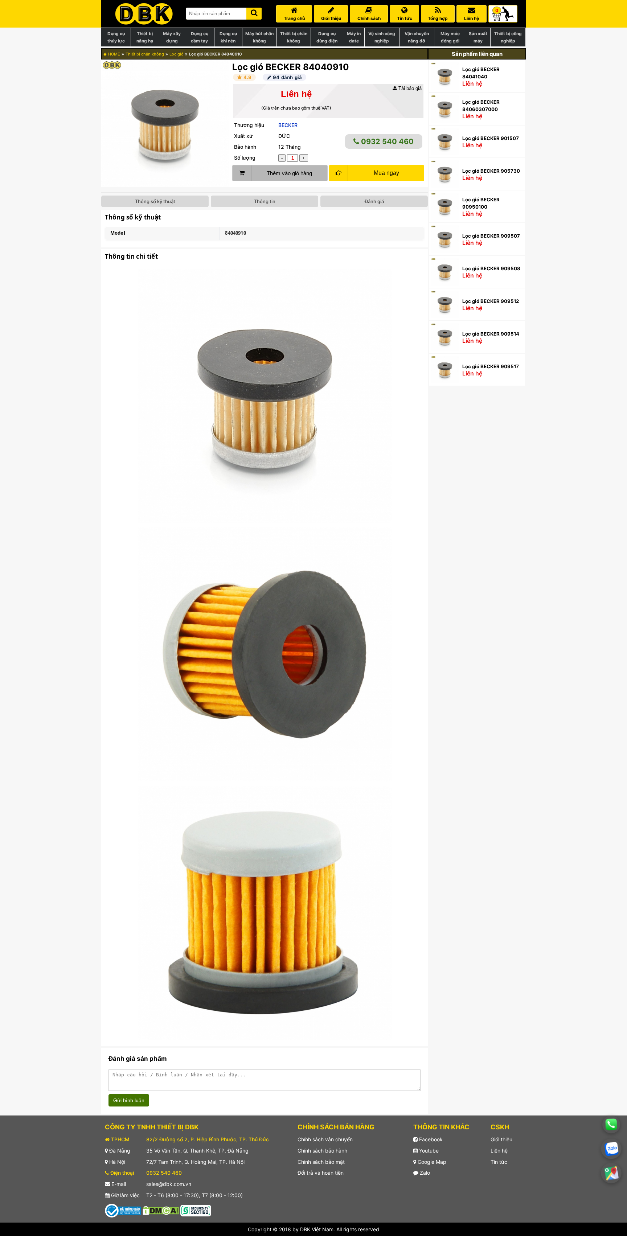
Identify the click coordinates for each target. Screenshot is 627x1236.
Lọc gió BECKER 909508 (491, 268)
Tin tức (499, 1162)
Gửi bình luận (128, 1100)
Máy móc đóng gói (450, 37)
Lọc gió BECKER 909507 (491, 236)
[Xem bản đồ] (611, 1173)
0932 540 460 (386, 141)
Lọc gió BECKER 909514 (490, 334)
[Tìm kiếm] (254, 12)
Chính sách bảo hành (322, 1150)
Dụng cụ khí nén (228, 37)
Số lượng (244, 158)
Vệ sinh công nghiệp (381, 37)
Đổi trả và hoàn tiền (321, 1173)
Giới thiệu (501, 1139)
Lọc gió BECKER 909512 (490, 301)
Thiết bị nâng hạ (144, 37)
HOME (113, 54)
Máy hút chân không (259, 37)
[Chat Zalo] (611, 1148)
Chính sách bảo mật (321, 1162)
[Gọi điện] (611, 1124)
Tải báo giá (409, 88)
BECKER (288, 125)
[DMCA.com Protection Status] (161, 1210)
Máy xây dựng (172, 37)
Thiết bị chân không (293, 37)
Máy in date (354, 37)
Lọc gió (176, 54)
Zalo (424, 1173)
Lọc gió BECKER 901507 (490, 138)
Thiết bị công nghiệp (508, 37)
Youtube (428, 1150)
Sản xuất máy (478, 37)
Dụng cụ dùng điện (326, 37)
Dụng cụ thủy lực (116, 37)
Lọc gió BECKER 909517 (490, 366)
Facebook (430, 1139)
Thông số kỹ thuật (155, 201)
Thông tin (264, 201)
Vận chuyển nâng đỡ (417, 37)
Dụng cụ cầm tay (199, 37)
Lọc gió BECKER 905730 (491, 171)
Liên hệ (499, 1150)
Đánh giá (374, 201)
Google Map (431, 1162)
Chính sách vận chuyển (325, 1139)
